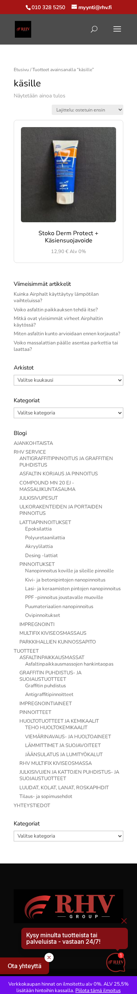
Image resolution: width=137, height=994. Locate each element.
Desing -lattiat (41, 555)
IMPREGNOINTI (36, 624)
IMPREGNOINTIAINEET (45, 703)
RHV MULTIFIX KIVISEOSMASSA (55, 763)
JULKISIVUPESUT (38, 498)
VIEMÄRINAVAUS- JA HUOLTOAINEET (68, 736)
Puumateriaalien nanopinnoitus (59, 606)
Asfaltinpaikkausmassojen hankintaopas (69, 664)
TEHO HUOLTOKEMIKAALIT (56, 727)
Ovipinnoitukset (42, 615)
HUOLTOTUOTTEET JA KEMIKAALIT (59, 721)
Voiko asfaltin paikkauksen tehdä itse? (56, 309)
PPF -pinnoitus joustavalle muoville (64, 597)
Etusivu (21, 70)
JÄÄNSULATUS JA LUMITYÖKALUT (64, 754)
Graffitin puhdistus (45, 685)
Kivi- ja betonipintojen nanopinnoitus (65, 580)
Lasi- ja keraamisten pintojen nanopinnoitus (73, 588)
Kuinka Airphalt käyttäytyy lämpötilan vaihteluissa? (56, 297)
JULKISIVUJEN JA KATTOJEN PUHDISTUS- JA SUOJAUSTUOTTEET (69, 775)
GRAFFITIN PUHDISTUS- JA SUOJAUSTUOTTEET (50, 676)
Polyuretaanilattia (45, 537)
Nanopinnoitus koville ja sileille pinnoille (69, 570)
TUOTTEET (26, 651)
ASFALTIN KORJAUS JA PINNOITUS (58, 473)
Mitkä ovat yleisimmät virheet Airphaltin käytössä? (58, 321)
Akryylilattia (39, 546)
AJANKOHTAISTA (33, 443)
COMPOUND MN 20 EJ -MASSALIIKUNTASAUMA (47, 486)
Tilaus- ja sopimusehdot (45, 796)
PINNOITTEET (35, 712)
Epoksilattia (38, 529)
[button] (24, 965)
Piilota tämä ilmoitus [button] (98, 990)
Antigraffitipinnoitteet (49, 694)
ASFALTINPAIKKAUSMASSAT (51, 657)
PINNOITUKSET (37, 564)
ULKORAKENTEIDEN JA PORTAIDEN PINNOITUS (60, 510)
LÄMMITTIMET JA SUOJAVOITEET (63, 745)
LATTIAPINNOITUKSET (45, 522)
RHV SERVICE (30, 452)
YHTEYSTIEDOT (32, 805)
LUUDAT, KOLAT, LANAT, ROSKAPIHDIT (64, 787)
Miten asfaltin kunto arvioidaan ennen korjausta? (67, 333)
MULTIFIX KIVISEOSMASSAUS (52, 633)
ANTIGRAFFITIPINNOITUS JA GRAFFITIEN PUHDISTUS (66, 461)
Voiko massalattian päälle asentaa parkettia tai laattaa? (66, 346)
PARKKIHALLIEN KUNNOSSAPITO (57, 642)
